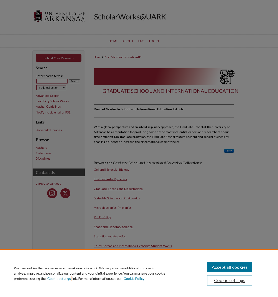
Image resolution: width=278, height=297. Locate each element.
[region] (139, 273)
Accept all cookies (230, 267)
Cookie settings (59, 278)
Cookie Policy (134, 278)
